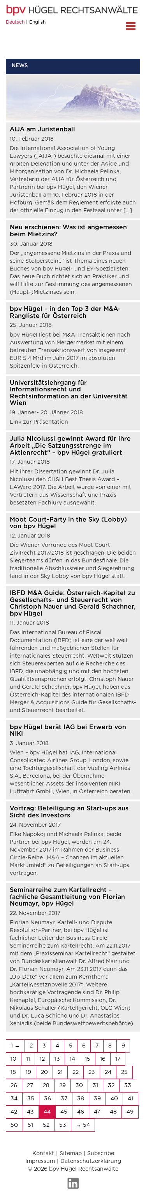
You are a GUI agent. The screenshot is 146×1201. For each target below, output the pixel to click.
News (20, 65)
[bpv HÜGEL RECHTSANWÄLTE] (73, 10)
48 (113, 1112)
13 (57, 1059)
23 (91, 1072)
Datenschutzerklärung (90, 1161)
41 (130, 1098)
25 (124, 1072)
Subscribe (100, 1153)
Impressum (40, 1161)
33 (127, 1085)
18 (13, 1072)
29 (62, 1085)
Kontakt (43, 1153)
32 (111, 1085)
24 (108, 1072)
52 (46, 1125)
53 (62, 1125)
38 (80, 1098)
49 (130, 1112)
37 (64, 1098)
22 (75, 1072)
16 (103, 1059)
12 (42, 1059)
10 (13, 1059)
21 (60, 1072)
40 (114, 1098)
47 (97, 1112)
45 (63, 1112)
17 (117, 1059)
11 (28, 1059)
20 (44, 1072)
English (37, 22)
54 (86, 1125)
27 (30, 1085)
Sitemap (71, 1153)
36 (47, 1098)
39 (97, 1098)
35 (30, 1098)
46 (80, 1112)
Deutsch (15, 22)
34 (14, 1098)
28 (46, 1085)
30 (79, 1085)
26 (14, 1085)
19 (28, 1072)
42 (14, 1112)
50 (14, 1125)
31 (95, 1085)
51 (30, 1125)
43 (30, 1112)
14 (72, 1059)
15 (87, 1059)
